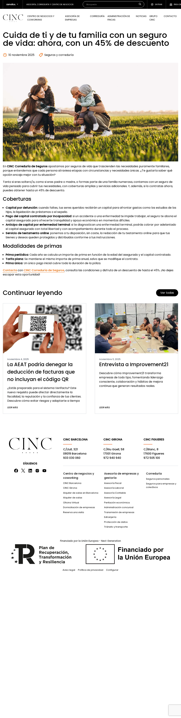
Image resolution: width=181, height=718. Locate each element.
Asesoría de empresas (72, 17)
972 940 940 (112, 458)
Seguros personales (158, 479)
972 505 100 (152, 458)
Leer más (12, 407)
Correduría (97, 16)
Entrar (158, 4)
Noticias (141, 16)
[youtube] (44, 471)
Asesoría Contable (115, 493)
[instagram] (37, 471)
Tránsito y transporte (116, 526)
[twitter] (23, 471)
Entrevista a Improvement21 (133, 364)
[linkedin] (30, 471)
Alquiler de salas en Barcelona (80, 493)
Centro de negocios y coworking (78, 476)
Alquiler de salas (72, 497)
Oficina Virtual (71, 502)
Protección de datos (116, 522)
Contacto (170, 16)
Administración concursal (118, 507)
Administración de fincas (118, 17)
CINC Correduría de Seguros (44, 270)
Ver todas (167, 293)
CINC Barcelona (72, 483)
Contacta (10, 270)
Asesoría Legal (112, 497)
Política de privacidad (90, 570)
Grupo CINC (153, 17)
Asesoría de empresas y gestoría (121, 476)
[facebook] (16, 471)
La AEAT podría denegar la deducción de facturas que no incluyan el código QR (41, 372)
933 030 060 (71, 458)
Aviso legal (69, 570)
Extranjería (110, 517)
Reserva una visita (73, 512)
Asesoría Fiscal (112, 483)
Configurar (112, 570)
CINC (13, 18)
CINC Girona (70, 488)
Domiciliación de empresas (79, 507)
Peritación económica (117, 502)
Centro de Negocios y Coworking (40, 17)
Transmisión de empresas (119, 512)
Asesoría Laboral (114, 488)
